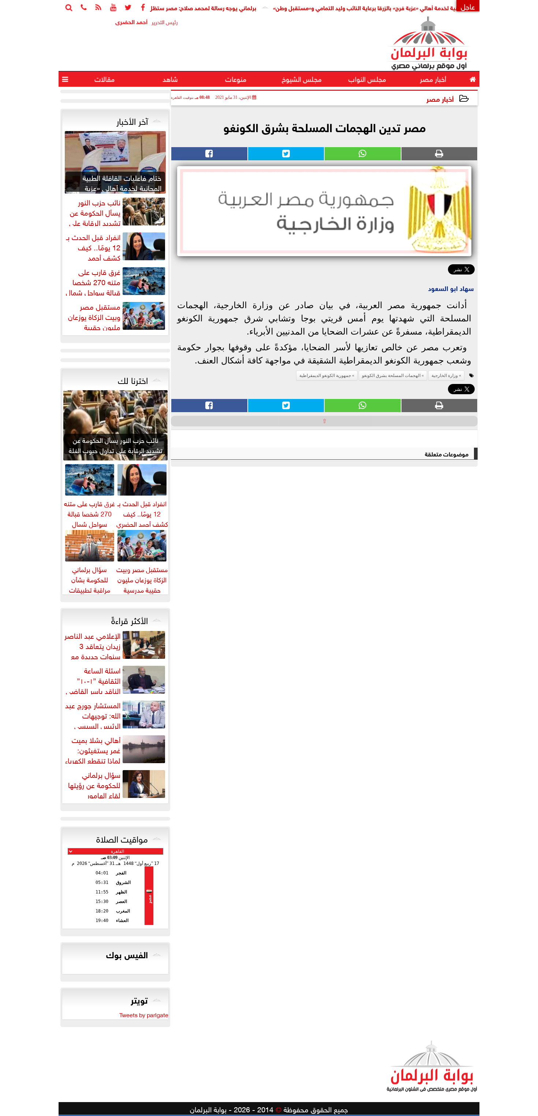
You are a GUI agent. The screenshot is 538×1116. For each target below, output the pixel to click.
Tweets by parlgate (143, 1014)
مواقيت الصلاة (122, 837)
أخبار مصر (440, 98)
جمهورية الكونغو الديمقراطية (325, 375)
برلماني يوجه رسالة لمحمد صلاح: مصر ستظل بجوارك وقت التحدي (203, 7)
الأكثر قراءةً (129, 619)
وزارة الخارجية (444, 375)
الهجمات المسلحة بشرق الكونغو (391, 375)
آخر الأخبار (132, 120)
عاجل (468, 5)
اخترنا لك (133, 379)
